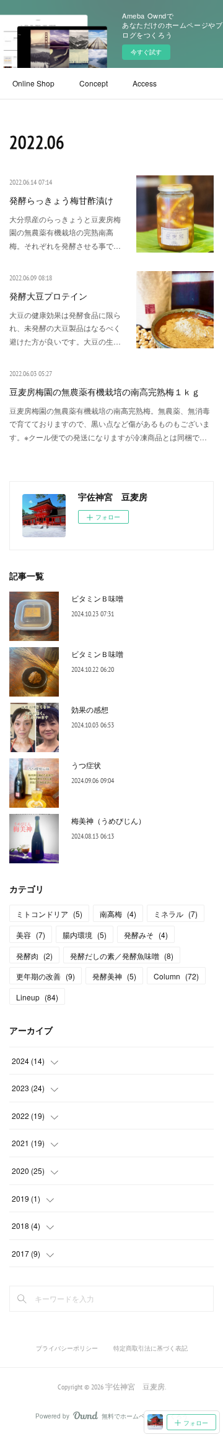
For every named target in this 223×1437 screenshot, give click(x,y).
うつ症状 (86, 765)
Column (176, 976)
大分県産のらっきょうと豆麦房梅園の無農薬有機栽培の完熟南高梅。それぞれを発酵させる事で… (65, 232)
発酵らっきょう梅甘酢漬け (61, 200)
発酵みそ (146, 934)
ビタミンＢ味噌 (97, 598)
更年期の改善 (45, 976)
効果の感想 (89, 709)
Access (145, 83)
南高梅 (118, 913)
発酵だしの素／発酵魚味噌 (121, 955)
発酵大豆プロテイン (48, 296)
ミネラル (176, 913)
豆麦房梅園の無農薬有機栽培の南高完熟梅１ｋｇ (104, 392)
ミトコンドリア (49, 913)
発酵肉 (34, 955)
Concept (93, 83)
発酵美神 (114, 976)
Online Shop (33, 83)
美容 (30, 934)
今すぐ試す (146, 52)
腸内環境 (85, 934)
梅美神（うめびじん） (108, 820)
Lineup (37, 997)
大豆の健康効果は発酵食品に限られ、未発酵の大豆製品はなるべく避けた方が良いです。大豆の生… (65, 327)
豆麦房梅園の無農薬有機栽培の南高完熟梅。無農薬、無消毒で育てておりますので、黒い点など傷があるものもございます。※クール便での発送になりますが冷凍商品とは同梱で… (109, 423)
